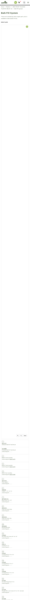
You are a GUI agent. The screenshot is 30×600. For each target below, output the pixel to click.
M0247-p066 (12, 474)
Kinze (2, 7)
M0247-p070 (12, 459)
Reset (25, 435)
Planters (8, 7)
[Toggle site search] (24, 2)
